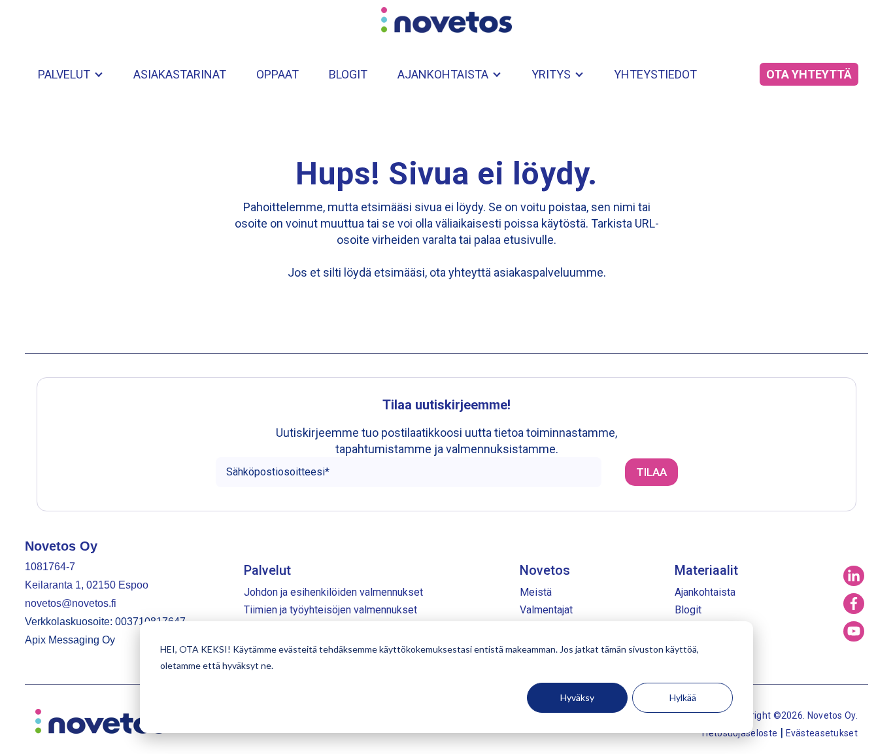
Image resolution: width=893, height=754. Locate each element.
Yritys (551, 74)
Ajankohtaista (442, 74)
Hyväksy (577, 697)
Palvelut (64, 74)
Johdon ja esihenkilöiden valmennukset (333, 592)
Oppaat (277, 74)
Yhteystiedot (655, 74)
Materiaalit (706, 570)
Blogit (348, 74)
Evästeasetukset (822, 733)
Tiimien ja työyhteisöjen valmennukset (330, 610)
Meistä (536, 592)
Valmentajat (546, 610)
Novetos (545, 570)
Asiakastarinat (179, 74)
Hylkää (682, 697)
